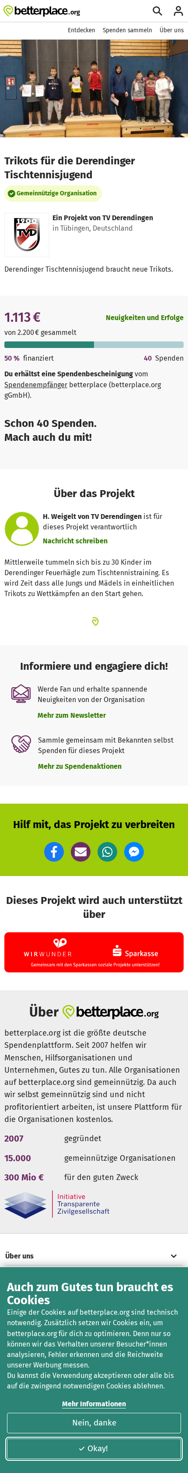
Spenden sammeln (127, 30)
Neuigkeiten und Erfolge (145, 318)
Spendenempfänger (35, 385)
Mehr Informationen (94, 1404)
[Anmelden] (178, 11)
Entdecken (81, 30)
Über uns (172, 30)
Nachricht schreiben (75, 541)
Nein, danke (94, 1423)
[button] (54, 852)
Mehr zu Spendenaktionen (80, 766)
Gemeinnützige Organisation (57, 193)
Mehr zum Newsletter (72, 715)
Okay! (97, 1448)
